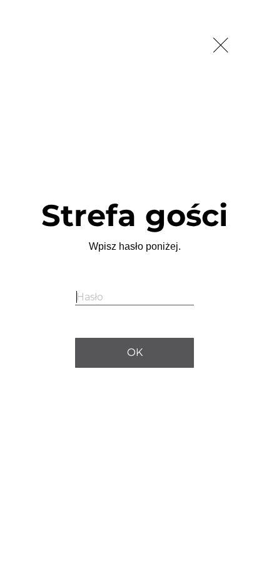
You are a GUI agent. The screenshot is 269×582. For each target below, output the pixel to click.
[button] (222, 46)
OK (135, 352)
